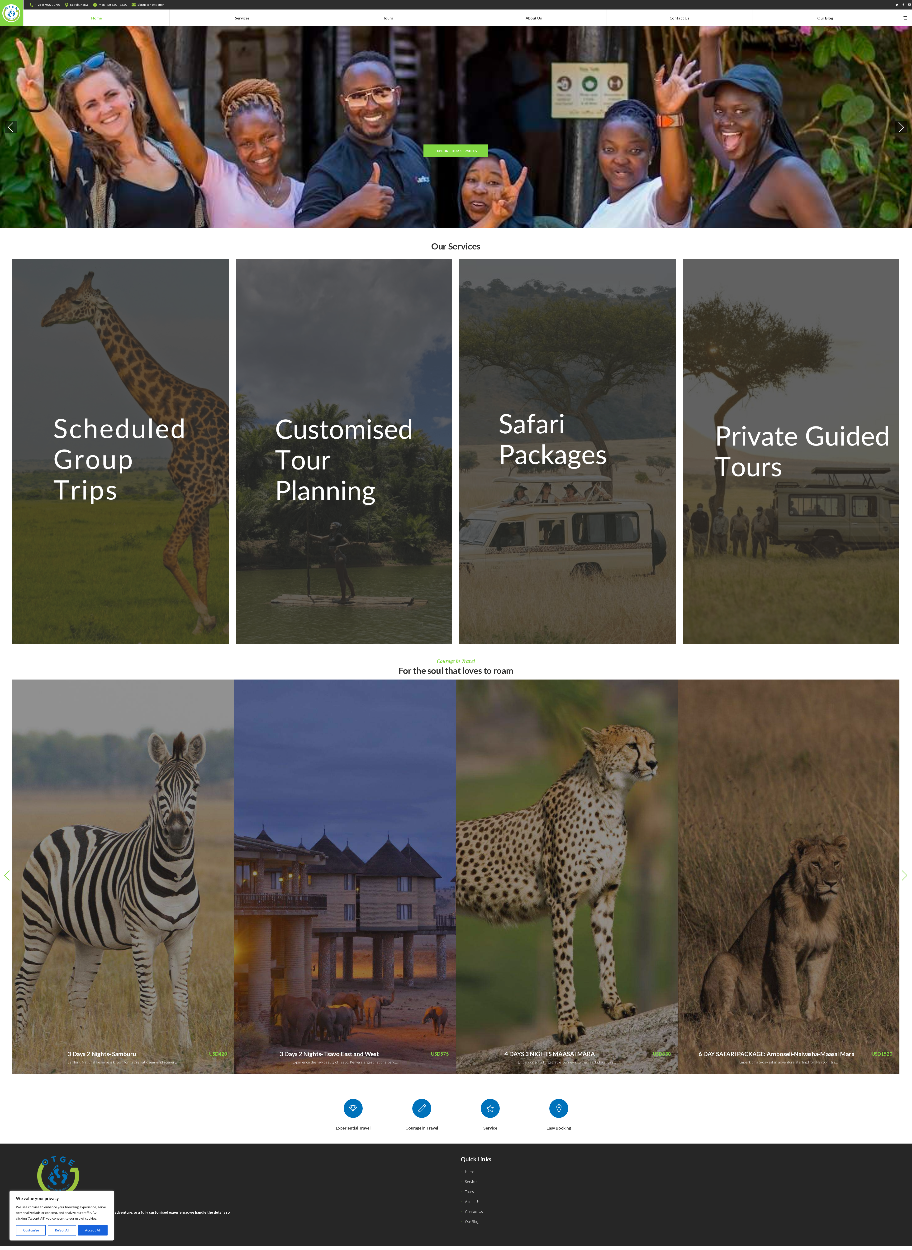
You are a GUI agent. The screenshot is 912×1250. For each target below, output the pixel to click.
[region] (62, 1215)
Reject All (62, 1230)
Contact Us (474, 1211)
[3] (567, 451)
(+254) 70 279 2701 (47, 4)
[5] (344, 451)
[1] (791, 451)
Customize (31, 1230)
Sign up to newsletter (151, 4)
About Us (472, 1201)
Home (469, 1171)
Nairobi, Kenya (79, 4)
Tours (469, 1191)
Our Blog (472, 1221)
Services (471, 1181)
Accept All (92, 1230)
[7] (120, 451)
